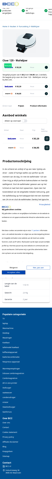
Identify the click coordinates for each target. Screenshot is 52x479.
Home (5, 26)
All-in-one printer (10, 383)
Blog (4, 446)
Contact (6, 427)
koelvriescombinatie (11, 357)
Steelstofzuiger (9, 407)
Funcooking (24, 26)
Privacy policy (8, 437)
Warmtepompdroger (11, 368)
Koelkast (6, 342)
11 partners (35, 230)
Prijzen (21, 106)
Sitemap (6, 456)
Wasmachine (8, 328)
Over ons (6, 422)
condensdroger (9, 397)
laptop (5, 323)
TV (4, 318)
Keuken (13, 26)
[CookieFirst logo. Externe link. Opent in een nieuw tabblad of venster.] (6, 207)
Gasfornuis (7, 412)
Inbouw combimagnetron (13, 373)
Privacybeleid (44, 204)
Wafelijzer (35, 26)
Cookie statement (10, 432)
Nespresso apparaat (11, 361)
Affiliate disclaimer (10, 442)
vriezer (5, 402)
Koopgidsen (8, 451)
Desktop (6, 333)
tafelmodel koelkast (11, 347)
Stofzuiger (7, 387)
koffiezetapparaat (10, 352)
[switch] (24, 120)
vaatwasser (7, 392)
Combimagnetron (10, 378)
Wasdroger (7, 337)
